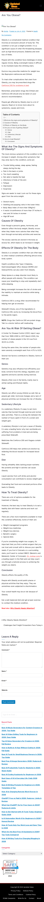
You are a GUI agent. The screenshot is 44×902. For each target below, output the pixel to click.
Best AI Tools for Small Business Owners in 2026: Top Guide (22, 755)
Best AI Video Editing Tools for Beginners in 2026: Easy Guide (19, 735)
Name (4, 671)
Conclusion (11, 141)
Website (4, 690)
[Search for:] (22, 714)
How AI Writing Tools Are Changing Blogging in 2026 (21, 839)
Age (9, 132)
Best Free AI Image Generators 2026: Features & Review (21, 762)
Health (35, 31)
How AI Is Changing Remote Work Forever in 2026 (20, 793)
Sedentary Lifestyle (14, 134)
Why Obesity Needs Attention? (22, 608)
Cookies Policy (31, 894)
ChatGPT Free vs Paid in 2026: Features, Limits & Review (21, 799)
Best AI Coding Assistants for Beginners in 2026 (21, 774)
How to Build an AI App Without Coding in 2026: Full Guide (21, 749)
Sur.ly (13, 872)
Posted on (17, 31)
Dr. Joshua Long (33, 556)
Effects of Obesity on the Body (15, 125)
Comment (6, 650)
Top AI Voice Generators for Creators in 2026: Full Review (20, 742)
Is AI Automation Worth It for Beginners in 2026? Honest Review (21, 819)
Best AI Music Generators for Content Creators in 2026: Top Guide (22, 729)
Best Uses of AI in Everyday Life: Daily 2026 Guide (19, 779)
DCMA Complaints (9, 898)
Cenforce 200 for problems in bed (15, 85)
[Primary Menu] (40, 5)
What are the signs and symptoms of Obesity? (21, 120)
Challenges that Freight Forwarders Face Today (22, 625)
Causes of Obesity (11, 123)
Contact (31, 898)
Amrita (6, 31)
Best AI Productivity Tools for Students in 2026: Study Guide (21, 769)
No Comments (6, 35)
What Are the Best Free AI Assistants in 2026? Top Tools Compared (21, 833)
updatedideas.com (10, 867)
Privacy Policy (15, 891)
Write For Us (22, 898)
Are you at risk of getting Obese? (16, 128)
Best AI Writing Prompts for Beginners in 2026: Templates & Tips (21, 786)
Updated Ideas (28, 887)
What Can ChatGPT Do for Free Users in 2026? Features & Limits (21, 806)
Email (4, 680)
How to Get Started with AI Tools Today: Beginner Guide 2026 (22, 813)
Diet (9, 136)
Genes (10, 130)
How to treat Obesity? (12, 139)
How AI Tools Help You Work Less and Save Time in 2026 (22, 826)
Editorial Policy (28, 891)
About (39, 898)
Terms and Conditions (15, 894)
